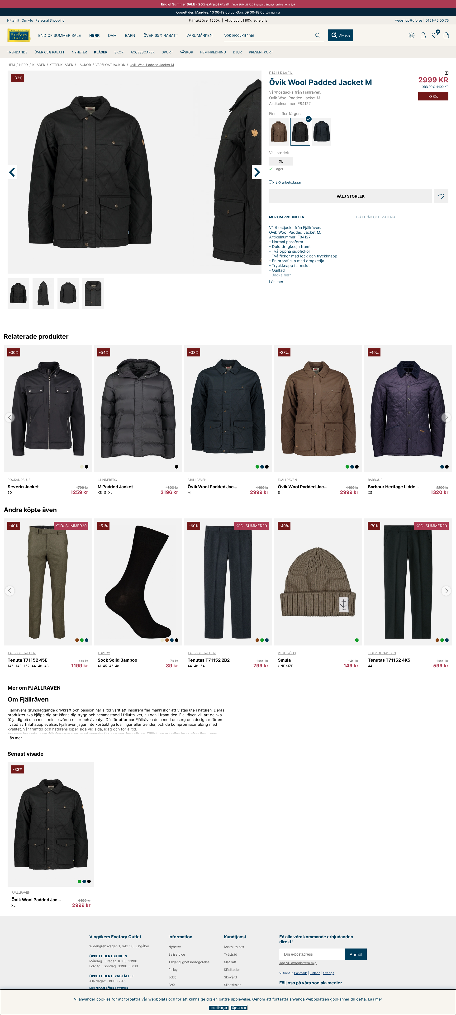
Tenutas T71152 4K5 (389, 660)
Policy (173, 970)
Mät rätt (230, 962)
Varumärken (199, 35)
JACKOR (84, 65)
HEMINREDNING (213, 52)
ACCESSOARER (143, 52)
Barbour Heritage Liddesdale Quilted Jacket (393, 486)
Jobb (172, 977)
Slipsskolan (232, 985)
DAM (112, 35)
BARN (130, 35)
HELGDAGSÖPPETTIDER (108, 988)
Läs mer (375, 999)
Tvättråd (230, 954)
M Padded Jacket (115, 486)
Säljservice (176, 954)
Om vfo (27, 20)
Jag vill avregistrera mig (298, 963)
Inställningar (218, 1008)
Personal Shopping (50, 20)
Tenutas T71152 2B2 (209, 660)
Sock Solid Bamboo (117, 660)
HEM (11, 65)
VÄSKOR (186, 52)
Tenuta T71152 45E (28, 660)
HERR (94, 35)
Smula (284, 660)
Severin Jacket (23, 486)
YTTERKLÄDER (61, 65)
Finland (315, 973)
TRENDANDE (17, 52)
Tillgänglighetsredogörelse (188, 962)
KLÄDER (100, 52)
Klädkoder (232, 970)
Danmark (300, 973)
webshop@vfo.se (408, 20)
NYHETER (79, 52)
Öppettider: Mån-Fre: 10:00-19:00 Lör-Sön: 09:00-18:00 (228, 12)
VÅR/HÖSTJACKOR (110, 65)
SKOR (119, 52)
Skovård (230, 977)
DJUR (237, 52)
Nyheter (174, 947)
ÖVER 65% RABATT (49, 52)
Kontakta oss (234, 947)
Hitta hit (13, 20)
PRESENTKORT (261, 52)
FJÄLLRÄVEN (281, 73)
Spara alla (239, 1008)
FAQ (171, 985)
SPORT (167, 52)
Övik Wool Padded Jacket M (152, 65)
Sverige (328, 973)
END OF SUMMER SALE (59, 35)
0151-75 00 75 (437, 20)
